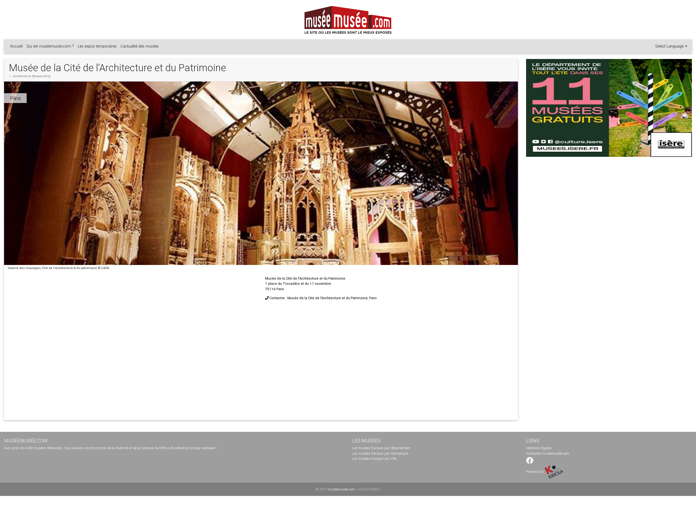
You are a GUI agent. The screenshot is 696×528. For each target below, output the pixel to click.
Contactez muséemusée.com (547, 453)
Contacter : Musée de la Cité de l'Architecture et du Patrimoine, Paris (323, 298)
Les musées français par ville (374, 458)
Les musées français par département (381, 448)
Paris (15, 98)
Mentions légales (539, 448)
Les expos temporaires (97, 46)
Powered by (535, 471)
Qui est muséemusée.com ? (50, 46)
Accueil (16, 46)
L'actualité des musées (140, 46)
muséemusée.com (341, 489)
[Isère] (609, 108)
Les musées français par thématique (380, 453)
